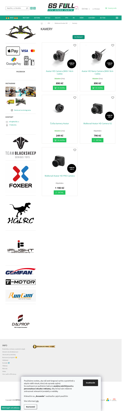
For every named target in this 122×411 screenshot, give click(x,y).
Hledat (27, 8)
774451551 (13, 125)
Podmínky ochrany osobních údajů (13, 349)
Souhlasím (90, 382)
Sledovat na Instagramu (22, 110)
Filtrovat (78, 37)
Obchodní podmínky (9, 355)
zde (37, 401)
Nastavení (30, 407)
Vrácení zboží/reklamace (10, 352)
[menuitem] (11, 17)
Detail (99, 140)
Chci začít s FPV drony (9, 374)
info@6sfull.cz (14, 122)
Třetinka (5, 366)
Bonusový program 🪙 (9, 357)
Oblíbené (5, 360)
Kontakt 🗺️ (6, 363)
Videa (4, 371)
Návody (4, 368)
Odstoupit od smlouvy (11, 408)
